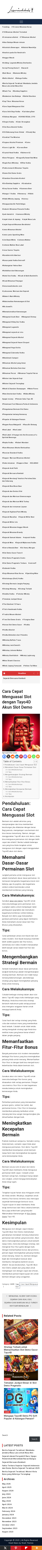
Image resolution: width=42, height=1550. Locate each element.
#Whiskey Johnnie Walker (12, 650)
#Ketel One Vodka (9, 276)
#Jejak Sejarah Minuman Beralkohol (16, 224)
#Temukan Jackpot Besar (12, 599)
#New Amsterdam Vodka (12, 394)
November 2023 (9, 1521)
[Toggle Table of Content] (34, 761)
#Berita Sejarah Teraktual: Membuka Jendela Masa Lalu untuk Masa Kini (19, 85)
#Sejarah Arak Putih (10, 468)
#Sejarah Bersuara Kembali (13, 473)
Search (5, 1435)
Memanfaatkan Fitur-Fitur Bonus (17, 782)
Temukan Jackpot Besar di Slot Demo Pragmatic (20, 1384)
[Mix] (29, 756)
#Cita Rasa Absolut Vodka (12, 127)
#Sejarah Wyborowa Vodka (25, 542)
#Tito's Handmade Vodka (12, 609)
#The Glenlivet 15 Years (11, 604)
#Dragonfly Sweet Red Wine (27, 158)
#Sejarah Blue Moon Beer (12, 486)
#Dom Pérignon (8, 158)
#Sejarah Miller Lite (10, 522)
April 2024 (7, 1504)
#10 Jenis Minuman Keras (22, 27)
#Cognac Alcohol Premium (12, 142)
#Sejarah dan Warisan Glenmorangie (16, 496)
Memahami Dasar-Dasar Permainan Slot (20, 767)
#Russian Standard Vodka (12, 453)
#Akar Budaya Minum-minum (13, 42)
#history (24, 199)
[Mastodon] (25, 756)
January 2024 (8, 1515)
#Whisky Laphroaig (27, 655)
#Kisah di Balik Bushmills (28, 276)
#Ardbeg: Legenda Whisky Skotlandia (17, 63)
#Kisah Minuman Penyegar (12, 281)
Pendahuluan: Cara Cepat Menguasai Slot (21, 765)
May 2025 (6, 1484)
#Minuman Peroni (9, 373)
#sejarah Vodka (29, 537)
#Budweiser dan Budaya (11, 96)
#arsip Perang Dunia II (10, 68)
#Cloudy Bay (31, 132)
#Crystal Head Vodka (10, 153)
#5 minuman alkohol (10, 37)
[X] (8, 756)
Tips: (10, 772)
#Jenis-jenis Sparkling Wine (13, 235)
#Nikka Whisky (29, 394)
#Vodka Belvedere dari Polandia (15, 635)
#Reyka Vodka (7, 442)
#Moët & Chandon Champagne (14, 389)
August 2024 (8, 1491)
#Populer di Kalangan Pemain (13, 419)
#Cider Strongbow (23, 122)
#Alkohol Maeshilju (28, 47)
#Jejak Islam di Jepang (11, 219)
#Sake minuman (8, 463)
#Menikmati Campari (10, 358)
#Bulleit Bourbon (29, 96)
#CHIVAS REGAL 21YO (26, 117)
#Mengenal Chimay (28, 317)
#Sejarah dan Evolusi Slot (12, 491)
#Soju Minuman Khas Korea (13, 573)
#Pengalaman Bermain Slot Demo (15, 409)
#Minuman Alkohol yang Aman (14, 363)
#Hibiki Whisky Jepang (11, 199)
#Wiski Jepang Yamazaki (12, 666)
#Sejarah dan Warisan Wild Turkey (15, 501)
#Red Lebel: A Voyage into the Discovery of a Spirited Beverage (19, 436)
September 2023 (9, 1528)
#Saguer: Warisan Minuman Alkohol (16, 458)
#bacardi (24, 68)
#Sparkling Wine (31, 573)
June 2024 (6, 1497)
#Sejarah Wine (7, 542)
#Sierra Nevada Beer (10, 548)
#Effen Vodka (25, 163)
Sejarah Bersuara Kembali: (14, 1462)
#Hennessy (21, 194)
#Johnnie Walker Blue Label (13, 245)
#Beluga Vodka (21, 78)
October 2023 (8, 1525)
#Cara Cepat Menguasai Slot (13, 106)
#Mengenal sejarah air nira (12, 332)
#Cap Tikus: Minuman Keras (13, 101)
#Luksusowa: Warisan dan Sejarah (15, 291)
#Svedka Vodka (8, 594)
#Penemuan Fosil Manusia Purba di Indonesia (20, 404)
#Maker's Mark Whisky (11, 296)
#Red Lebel (17, 430)
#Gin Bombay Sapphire (11, 183)
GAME (12, 1284)
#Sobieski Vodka (9, 568)
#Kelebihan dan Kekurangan (13, 271)
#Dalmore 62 (25, 153)
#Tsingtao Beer (28, 619)
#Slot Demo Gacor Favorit (12, 553)
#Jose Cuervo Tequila (10, 250)
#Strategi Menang (9, 589)
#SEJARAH (34, 463)
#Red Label (6, 430)
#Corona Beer (22, 147)
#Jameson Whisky (23, 214)
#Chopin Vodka (8, 122)
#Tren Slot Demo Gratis (11, 619)
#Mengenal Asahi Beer (11, 317)
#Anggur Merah (8, 58)
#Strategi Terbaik (25, 589)
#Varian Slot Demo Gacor (12, 625)
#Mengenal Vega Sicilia (11, 347)
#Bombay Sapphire (20, 91)
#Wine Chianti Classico (11, 660)
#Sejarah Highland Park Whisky (14, 512)
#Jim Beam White (9, 240)
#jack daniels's (8, 214)
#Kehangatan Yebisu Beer (12, 265)
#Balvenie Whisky (19, 73)
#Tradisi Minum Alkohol (11, 614)
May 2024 (6, 1501)
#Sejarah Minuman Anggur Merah (15, 527)
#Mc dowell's (7, 306)
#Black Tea (6, 91)
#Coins (27, 142)
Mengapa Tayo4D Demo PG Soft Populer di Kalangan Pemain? (20, 1417)
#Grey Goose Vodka (10, 188)
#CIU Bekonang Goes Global (13, 132)
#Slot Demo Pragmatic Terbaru (14, 563)
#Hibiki (30, 194)
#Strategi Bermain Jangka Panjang (16, 584)
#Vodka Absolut (8, 630)
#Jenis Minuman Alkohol (11, 229)
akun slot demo (16, 901)
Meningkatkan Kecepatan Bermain (18, 789)
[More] (38, 756)
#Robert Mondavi (22, 442)
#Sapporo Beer (22, 463)
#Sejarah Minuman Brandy (12, 532)
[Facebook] (4, 756)
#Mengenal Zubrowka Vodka (13, 353)
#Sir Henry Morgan (27, 548)
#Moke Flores (32, 389)
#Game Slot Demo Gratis (12, 173)
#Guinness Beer (25, 188)
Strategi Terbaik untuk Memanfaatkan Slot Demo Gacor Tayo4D (21, 1350)
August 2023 (7, 1532)
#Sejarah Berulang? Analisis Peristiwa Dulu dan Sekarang (19, 480)
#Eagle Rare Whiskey (10, 163)
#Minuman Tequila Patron (28, 373)
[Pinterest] (21, 756)
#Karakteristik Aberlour (11, 255)
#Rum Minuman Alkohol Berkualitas (16, 448)
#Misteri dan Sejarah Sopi (12, 378)
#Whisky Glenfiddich (10, 655)
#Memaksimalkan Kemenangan (14, 312)
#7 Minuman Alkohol (28, 37)
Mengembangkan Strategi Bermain (18, 774)
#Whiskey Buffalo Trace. (11, 640)
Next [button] (38, 673)
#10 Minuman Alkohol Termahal (14, 32)
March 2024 (7, 1508)
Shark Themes (27, 1543)
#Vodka (27, 625)
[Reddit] (13, 756)
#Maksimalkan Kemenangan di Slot (16, 301)
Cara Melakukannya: (15, 770)
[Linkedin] (17, 756)
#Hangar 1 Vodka (9, 194)
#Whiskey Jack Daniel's (11, 645)
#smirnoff (32, 563)
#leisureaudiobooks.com (12, 286)
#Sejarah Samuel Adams (11, 537)
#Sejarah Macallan (9, 517)
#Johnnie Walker (24, 240)
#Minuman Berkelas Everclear (14, 368)
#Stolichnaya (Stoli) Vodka (12, 578)
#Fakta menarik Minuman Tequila (15, 168)
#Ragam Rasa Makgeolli (11, 424)
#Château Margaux (9, 117)
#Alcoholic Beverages (10, 47)
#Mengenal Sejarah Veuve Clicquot (15, 342)
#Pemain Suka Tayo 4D (24, 399)
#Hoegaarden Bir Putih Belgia (14, 204)
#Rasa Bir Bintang (30, 424)
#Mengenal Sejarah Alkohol (13, 337)
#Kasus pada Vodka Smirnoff (13, 260)
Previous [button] (34, 673)
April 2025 (7, 1487)
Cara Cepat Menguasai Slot (27, 1285)
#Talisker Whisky (23, 594)
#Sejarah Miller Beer (26, 517)
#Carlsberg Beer (28, 111)
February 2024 (8, 1511)
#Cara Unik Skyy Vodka (11, 111)
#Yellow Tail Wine (30, 666)
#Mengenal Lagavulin (10, 327)
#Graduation (27, 183)
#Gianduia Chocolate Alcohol (13, 178)
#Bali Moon (6, 73)
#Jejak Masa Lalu (29, 219)
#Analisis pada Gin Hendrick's (14, 52)
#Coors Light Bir (8, 147)
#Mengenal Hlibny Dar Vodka (13, 322)
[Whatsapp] (34, 756)
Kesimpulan (9, 796)
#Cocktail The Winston (11, 137)
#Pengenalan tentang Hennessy (14, 414)
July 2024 (6, 1494)
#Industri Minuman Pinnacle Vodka (16, 209)
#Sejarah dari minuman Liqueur (14, 507)
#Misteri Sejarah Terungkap (13, 383)
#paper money (7, 399)
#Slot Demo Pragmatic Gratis (13, 558)
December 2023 (9, 1518)
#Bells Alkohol (8, 78)
